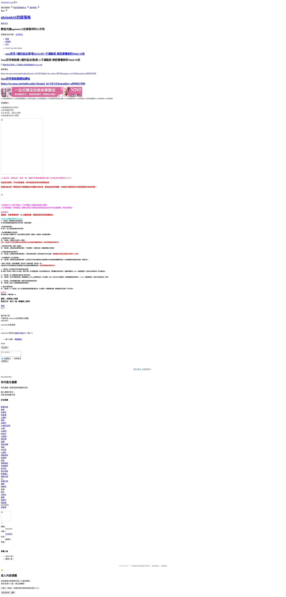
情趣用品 (4, 455)
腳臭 (2, 410)
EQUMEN (5, 505)
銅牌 (2, 420)
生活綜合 (19, 34)
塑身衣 (3, 500)
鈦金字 (3, 434)
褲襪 (2, 442)
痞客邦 (17, 333)
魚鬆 (2, 306)
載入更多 (5, 347)
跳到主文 (4, 23)
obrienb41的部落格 (16, 17)
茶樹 (2, 489)
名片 (7, 44)
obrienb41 (4, 320)
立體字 (3, 418)
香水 (2, 492)
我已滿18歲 (5, 592)
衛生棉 (3, 468)
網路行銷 (4, 477)
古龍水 (3, 495)
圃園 (2, 497)
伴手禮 (3, 450)
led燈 (3, 428)
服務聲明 (164, 566)
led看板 (4, 436)
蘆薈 (2, 484)
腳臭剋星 (4, 407)
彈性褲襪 (4, 444)
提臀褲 (3, 507)
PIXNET (126, 566)
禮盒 (2, 447)
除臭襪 (3, 415)
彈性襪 (3, 439)
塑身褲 (3, 503)
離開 (12, 592)
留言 (22, 333)
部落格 (8, 42)
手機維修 (4, 466)
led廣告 (4, 431)
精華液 (3, 487)
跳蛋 (2, 460)
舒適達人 (4, 474)
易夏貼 (3, 412)
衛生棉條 (4, 471)
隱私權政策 (155, 566)
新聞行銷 (4, 481)
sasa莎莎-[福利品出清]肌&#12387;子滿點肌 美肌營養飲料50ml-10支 (45, 53)
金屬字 (3, 423)
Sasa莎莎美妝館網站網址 (15, 78)
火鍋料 (3, 452)
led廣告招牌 (5, 426)
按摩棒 (3, 458)
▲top (3, 343)
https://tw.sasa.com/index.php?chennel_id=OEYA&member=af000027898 (43, 83)
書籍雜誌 (18, 339)
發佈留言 (5, 361)
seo (2, 479)
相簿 (7, 39)
